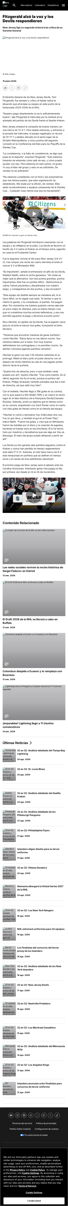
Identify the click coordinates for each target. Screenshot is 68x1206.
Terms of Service (27, 1186)
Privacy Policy (17, 1170)
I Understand (34, 1200)
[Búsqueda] (14, 5)
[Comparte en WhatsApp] (5, 88)
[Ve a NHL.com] (6, 5)
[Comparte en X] (12, 88)
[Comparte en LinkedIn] (18, 88)
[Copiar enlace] (25, 88)
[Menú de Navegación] (63, 5)
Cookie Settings (30, 1173)
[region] (34, 1177)
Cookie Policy (37, 1170)
